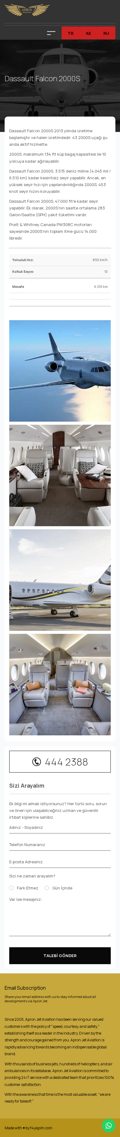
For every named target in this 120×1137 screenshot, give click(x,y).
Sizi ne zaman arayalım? (32, 876)
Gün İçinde (62, 888)
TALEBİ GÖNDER (60, 955)
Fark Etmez (27, 888)
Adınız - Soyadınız (26, 827)
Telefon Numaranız (27, 844)
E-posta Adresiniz (26, 862)
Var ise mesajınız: (25, 899)
